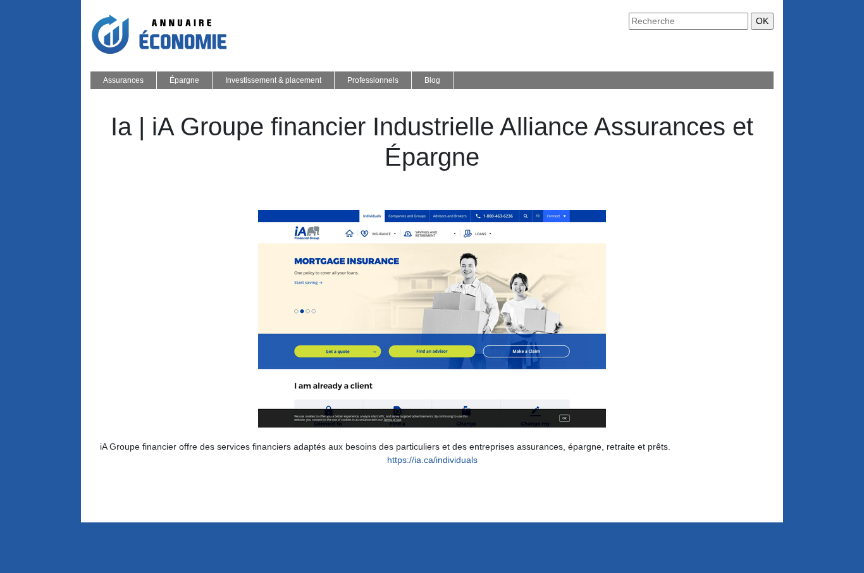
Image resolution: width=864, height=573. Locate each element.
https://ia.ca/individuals (432, 460)
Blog (432, 80)
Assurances (123, 80)
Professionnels (372, 80)
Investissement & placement (273, 80)
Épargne (184, 80)
